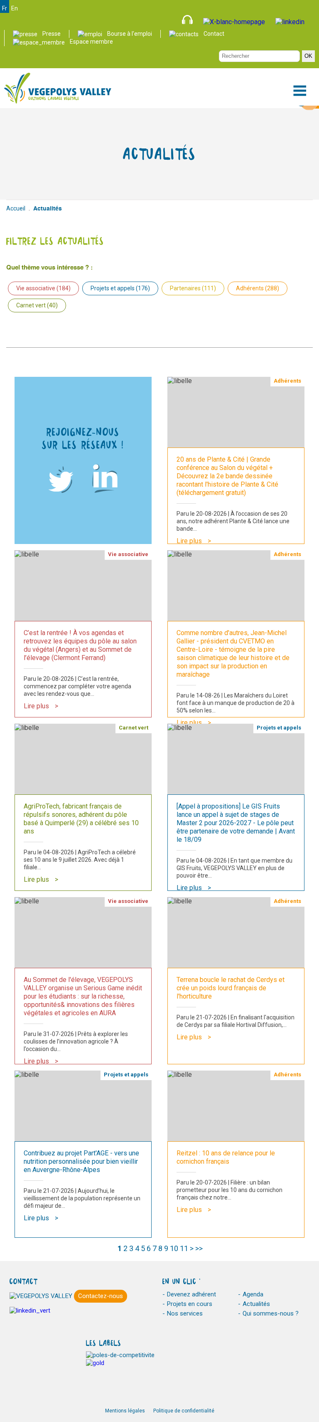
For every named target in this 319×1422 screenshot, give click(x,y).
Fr (4, 8)
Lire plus (189, 541)
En (14, 8)
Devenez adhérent (191, 1294)
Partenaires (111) (193, 288)
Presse (51, 33)
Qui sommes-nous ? (271, 1313)
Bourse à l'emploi (129, 33)
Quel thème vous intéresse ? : (49, 268)
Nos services (185, 1313)
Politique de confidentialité (183, 1411)
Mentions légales (125, 1411)
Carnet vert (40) (37, 305)
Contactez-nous (100, 1296)
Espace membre (91, 41)
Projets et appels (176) (120, 288)
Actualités (256, 1304)
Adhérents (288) (257, 288)
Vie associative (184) (43, 288)
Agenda (253, 1294)
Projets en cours (189, 1304)
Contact (214, 33)
